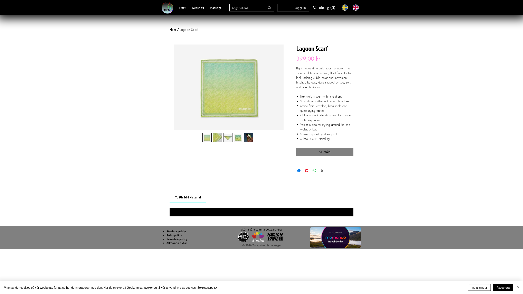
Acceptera (503, 287)
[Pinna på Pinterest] (306, 170)
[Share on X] (322, 170)
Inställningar (479, 287)
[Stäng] (518, 287)
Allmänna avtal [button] (177, 243)
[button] (324, 7)
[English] (355, 7)
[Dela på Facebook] (298, 170)
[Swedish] (345, 7)
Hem (173, 30)
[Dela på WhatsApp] (314, 170)
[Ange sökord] (269, 7)
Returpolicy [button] (174, 235)
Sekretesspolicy (207, 287)
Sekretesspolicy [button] (177, 239)
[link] (188, 197)
